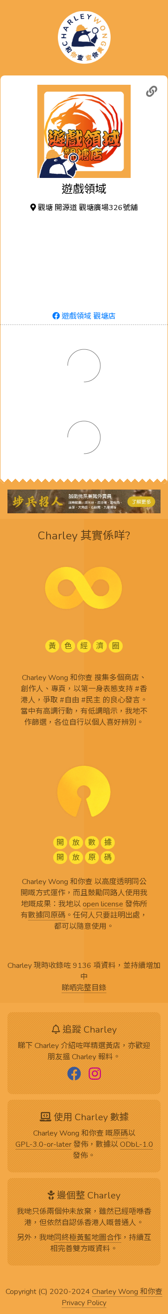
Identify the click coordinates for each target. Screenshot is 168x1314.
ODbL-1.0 (136, 1145)
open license (103, 904)
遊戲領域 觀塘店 (88, 316)
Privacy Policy (84, 1303)
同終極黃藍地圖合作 (87, 1238)
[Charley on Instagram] (95, 1074)
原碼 (120, 1133)
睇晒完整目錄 (84, 988)
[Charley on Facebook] (74, 1074)
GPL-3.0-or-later (43, 1145)
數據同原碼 (46, 915)
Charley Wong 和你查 (127, 1292)
